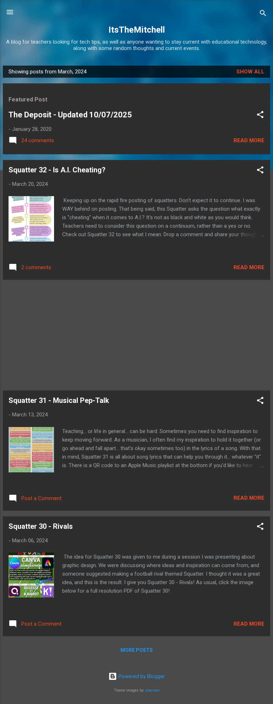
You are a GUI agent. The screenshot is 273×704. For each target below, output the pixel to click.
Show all (250, 71)
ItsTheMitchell (136, 30)
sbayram (152, 690)
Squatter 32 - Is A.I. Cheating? (57, 170)
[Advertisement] (136, 335)
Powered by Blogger (141, 676)
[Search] (263, 14)
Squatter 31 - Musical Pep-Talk (59, 400)
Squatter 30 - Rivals (41, 526)
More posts (137, 650)
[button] (260, 115)
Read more (249, 140)
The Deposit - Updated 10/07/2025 (70, 114)
